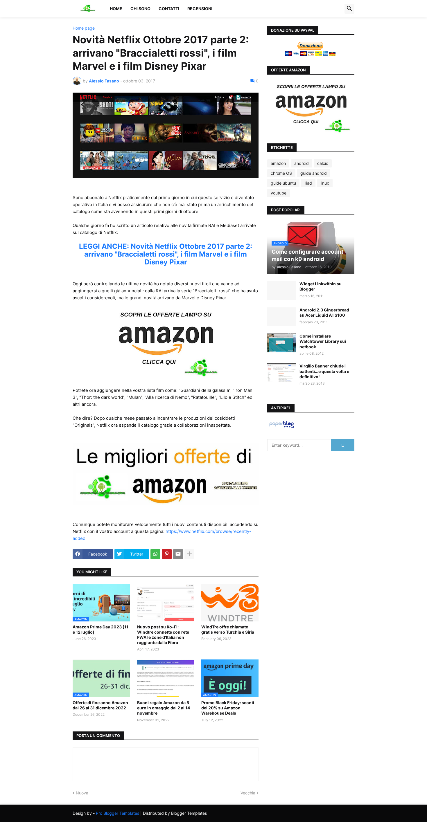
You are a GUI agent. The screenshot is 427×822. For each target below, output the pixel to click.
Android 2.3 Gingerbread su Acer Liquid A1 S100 (324, 312)
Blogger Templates (189, 813)
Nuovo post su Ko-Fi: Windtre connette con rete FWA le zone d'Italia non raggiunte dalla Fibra (163, 634)
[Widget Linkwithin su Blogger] (281, 290)
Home (116, 8)
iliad (308, 183)
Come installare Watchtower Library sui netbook (322, 341)
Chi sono (140, 8)
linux (324, 183)
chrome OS (281, 173)
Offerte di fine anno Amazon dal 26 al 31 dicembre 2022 (100, 705)
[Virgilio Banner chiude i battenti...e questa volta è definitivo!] (281, 372)
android (301, 163)
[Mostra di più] (189, 554)
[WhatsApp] (155, 554)
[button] (349, 9)
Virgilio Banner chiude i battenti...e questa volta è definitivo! (324, 371)
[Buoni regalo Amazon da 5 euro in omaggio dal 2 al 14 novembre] (165, 678)
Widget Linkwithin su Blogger (320, 286)
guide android (313, 173)
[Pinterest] (167, 554)
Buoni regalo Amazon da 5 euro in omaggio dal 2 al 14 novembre (163, 707)
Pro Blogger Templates (117, 813)
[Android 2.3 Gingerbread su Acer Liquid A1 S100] (281, 316)
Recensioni (199, 8)
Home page (84, 28)
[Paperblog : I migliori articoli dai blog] (281, 427)
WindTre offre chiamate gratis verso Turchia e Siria (227, 629)
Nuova (82, 792)
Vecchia (248, 792)
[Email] (178, 554)
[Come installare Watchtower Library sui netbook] (281, 343)
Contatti (169, 8)
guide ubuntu (283, 183)
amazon (278, 163)
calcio (322, 163)
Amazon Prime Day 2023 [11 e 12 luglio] (100, 629)
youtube (278, 192)
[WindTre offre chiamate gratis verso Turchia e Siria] (230, 602)
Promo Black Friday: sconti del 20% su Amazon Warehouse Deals (227, 707)
